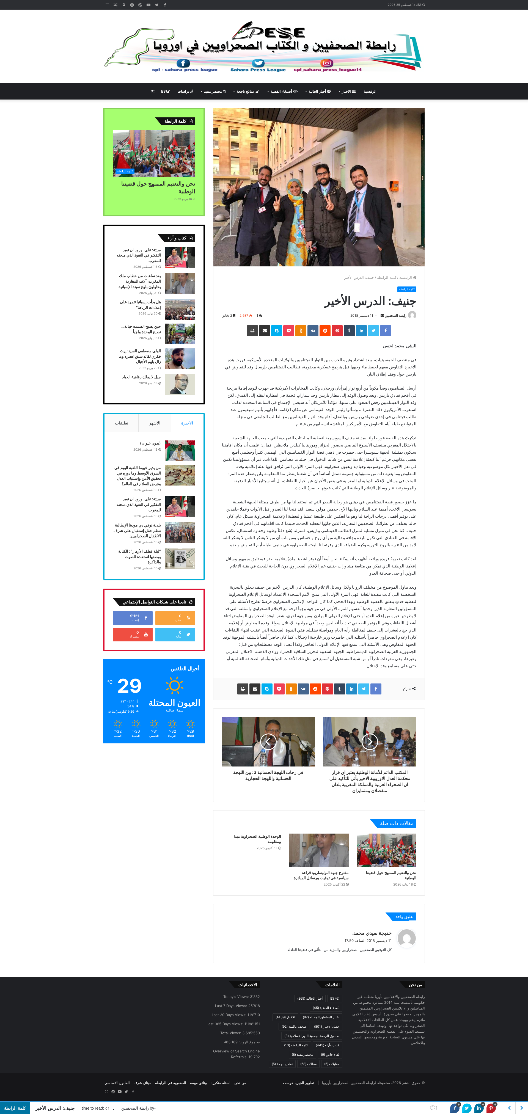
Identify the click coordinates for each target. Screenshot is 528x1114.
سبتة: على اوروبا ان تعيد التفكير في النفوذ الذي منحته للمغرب (139, 255)
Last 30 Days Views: (230, 1015)
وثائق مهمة (198, 1082)
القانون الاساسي (117, 1082)
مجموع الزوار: (249, 1042)
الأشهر (154, 423)
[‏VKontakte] (312, 330)
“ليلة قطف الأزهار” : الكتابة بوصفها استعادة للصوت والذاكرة (139, 556)
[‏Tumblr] (349, 330)
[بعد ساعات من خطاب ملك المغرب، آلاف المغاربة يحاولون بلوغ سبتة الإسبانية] (180, 283)
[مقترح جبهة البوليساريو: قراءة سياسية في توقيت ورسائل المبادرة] (319, 850)
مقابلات (331, 1064)
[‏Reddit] (325, 330)
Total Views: (231, 1033)
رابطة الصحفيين (395, 315)
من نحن (240, 1082)
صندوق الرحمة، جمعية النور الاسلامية (311, 1036)
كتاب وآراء (327, 1045)
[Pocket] (288, 330)
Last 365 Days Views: (225, 1024)
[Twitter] (373, 330)
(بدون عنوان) (150, 443)
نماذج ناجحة (246, 91)
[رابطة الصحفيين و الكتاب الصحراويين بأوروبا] (264, 46)
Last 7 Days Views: (231, 1005)
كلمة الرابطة (386, 277)
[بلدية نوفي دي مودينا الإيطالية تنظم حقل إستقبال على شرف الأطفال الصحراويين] (180, 532)
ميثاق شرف (142, 1082)
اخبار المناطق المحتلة (321, 1017)
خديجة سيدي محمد (372, 933)
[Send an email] (382, 315)
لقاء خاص (330, 1054)
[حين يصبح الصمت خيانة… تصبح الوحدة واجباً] (180, 334)
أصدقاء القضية (282, 91)
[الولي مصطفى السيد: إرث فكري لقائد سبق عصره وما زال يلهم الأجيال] (180, 358)
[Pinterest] (337, 330)
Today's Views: (236, 996)
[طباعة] (252, 330)
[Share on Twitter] (467, 1108)
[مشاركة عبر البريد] (264, 330)
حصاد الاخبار (326, 1026)
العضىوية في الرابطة (170, 1082)
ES (163, 91)
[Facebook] (385, 330)
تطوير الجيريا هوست (298, 1082)
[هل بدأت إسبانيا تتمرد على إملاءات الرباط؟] (180, 309)
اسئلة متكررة (220, 1082)
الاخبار (347, 91)
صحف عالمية (294, 1026)
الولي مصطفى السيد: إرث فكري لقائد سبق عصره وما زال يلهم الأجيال (140, 356)
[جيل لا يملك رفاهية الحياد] (180, 384)
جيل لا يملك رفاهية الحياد (141, 376)
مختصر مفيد (213, 91)
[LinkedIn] (361, 330)
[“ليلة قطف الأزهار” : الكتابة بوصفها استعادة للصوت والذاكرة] (180, 558)
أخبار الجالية (318, 91)
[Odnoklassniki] (300, 330)
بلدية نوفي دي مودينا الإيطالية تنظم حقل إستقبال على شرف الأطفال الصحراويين (137, 530)
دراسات (184, 91)
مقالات (308, 1064)
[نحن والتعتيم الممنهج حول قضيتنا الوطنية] (386, 850)
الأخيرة (187, 423)
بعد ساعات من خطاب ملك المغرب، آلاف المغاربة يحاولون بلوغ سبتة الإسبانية (140, 281)
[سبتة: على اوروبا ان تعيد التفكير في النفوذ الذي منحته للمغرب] (180, 257)
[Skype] (276, 330)
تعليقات (121, 423)
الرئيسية (370, 91)
